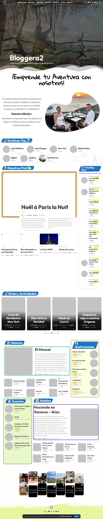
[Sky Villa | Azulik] (82, 458)
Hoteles (91, 219)
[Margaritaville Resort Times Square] (37, 447)
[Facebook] (84, 2)
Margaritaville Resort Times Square (47, 445)
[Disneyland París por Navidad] (11, 239)
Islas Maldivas (17, 148)
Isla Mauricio (53, 157)
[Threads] (93, 2)
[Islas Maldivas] (6, 149)
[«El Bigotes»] (94, 383)
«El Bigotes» (76, 380)
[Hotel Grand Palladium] (60, 458)
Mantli (16, 417)
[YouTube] (88, 2)
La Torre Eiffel (46, 249)
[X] (86, 2)
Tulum (46, 374)
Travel (23, 212)
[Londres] (24, 158)
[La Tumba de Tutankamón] (84, 213)
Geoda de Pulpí (19, 381)
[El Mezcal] (19, 361)
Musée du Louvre (66, 249)
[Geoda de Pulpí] (8, 383)
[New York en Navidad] (13, 313)
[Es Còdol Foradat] (94, 363)
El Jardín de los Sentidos (93, 222)
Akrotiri (39, 391)
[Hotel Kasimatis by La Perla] (37, 458)
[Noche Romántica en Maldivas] (84, 192)
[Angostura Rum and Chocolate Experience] (9, 446)
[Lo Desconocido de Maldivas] (53, 383)
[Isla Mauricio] (42, 158)
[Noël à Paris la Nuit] (39, 194)
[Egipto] (6, 158)
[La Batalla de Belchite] (31, 383)
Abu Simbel (93, 282)
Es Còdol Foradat (78, 361)
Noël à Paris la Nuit (44, 206)
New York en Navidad (13, 319)
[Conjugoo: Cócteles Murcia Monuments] (9, 428)
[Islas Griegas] (30, 149)
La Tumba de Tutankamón (93, 212)
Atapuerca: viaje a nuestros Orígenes (64, 318)
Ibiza (45, 438)
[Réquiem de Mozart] (9, 437)
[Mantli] (9, 418)
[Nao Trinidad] (53, 393)
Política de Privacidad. (66, 516)
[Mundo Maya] (84, 203)
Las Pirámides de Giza (94, 179)
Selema (91, 195)
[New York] (53, 149)
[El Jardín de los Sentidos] (84, 223)
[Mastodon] (97, 2)
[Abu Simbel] (84, 282)
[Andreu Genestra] (94, 354)
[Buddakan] (94, 392)
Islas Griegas (41, 148)
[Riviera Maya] (73, 149)
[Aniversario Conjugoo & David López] (9, 409)
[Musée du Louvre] (68, 239)
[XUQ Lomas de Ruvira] (60, 447)
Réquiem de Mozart (21, 436)
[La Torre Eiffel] (49, 239)
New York (62, 148)
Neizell (30, 215)
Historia (42, 246)
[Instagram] (91, 2)
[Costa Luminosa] (82, 447)
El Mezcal (43, 349)
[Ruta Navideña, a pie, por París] (30, 239)
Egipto (14, 157)
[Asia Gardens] (84, 274)
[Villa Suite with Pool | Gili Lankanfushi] (84, 236)
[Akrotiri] (31, 393)
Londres (32, 157)
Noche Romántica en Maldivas (94, 191)
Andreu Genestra (78, 352)
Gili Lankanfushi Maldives (93, 249)
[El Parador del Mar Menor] (94, 373)
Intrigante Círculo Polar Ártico (93, 262)
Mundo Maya (93, 202)
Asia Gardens (94, 273)
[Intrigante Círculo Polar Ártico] (84, 263)
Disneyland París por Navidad (9, 250)
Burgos (60, 325)
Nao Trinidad (63, 391)
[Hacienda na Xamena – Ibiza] (84, 422)
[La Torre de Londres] (8, 393)
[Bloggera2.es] (4, 2)
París (35, 215)
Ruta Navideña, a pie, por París (29, 250)
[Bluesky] (95, 2)
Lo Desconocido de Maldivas (63, 381)
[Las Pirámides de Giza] (84, 180)
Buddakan (76, 389)
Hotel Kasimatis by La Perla (48, 456)
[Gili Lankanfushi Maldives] (84, 250)
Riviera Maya (84, 148)
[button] (77, 516)
